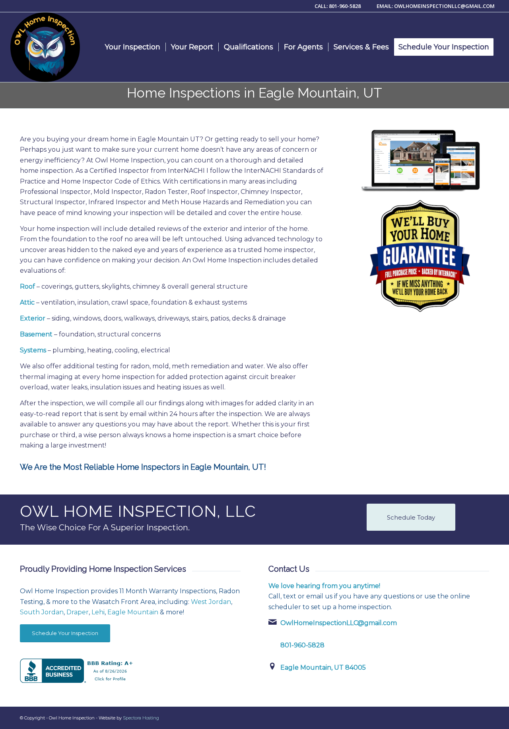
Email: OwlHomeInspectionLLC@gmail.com (436, 6)
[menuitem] (132, 47)
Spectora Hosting (141, 718)
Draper (77, 612)
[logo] (45, 47)
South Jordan (42, 612)
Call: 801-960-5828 (338, 6)
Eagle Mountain (132, 612)
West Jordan (211, 602)
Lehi (98, 612)
